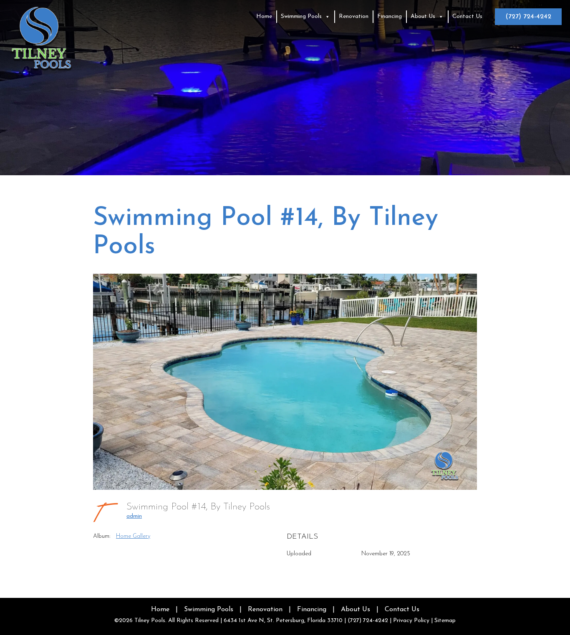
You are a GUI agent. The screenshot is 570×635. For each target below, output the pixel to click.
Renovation (353, 16)
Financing (389, 16)
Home (264, 16)
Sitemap (445, 620)
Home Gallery (133, 536)
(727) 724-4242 (528, 16)
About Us (423, 16)
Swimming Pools (301, 16)
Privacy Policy (411, 620)
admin (134, 516)
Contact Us (467, 16)
